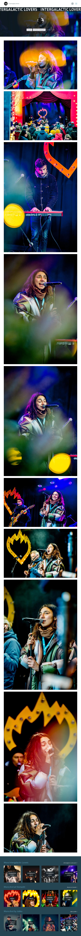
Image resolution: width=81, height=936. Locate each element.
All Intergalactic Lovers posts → (70, 862)
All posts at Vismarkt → (72, 887)
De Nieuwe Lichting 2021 (39, 29)
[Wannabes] (6, 4)
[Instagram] (72, 3)
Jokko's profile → (73, 911)
